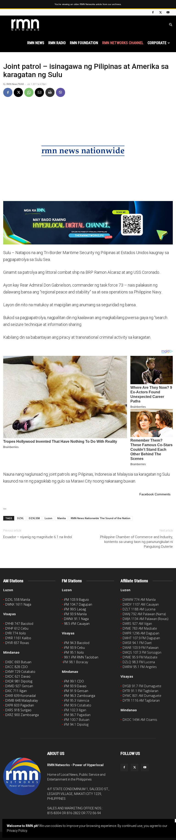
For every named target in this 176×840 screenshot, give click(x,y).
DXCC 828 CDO (16, 667)
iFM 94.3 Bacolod (76, 643)
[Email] (39, 92)
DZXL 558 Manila (17, 599)
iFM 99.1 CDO (74, 681)
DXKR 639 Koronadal (20, 695)
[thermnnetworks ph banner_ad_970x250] (88, 223)
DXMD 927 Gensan (19, 686)
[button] (170, 25)
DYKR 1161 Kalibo (18, 638)
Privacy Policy (17, 830)
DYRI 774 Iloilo (15, 633)
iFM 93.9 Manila (75, 614)
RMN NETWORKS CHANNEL (122, 43)
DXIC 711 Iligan (16, 691)
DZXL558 (34, 518)
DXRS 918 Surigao (18, 710)
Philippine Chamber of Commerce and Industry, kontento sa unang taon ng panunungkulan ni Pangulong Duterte (136, 542)
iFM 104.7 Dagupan (78, 604)
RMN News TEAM (15, 84)
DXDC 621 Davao (17, 676)
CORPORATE (157, 43)
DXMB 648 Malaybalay (21, 700)
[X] (160, 12)
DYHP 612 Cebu (16, 628)
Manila (61, 518)
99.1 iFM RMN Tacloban (81, 657)
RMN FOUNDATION (84, 43)
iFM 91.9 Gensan (76, 691)
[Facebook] (152, 12)
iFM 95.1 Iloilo (74, 652)
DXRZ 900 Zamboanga (22, 715)
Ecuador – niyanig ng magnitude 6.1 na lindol (37, 537)
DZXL (20, 518)
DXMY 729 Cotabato (20, 671)
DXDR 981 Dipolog (18, 681)
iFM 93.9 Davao (75, 686)
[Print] (50, 92)
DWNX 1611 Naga (18, 604)
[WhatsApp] (28, 92)
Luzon (48, 518)
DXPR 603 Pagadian (19, 705)
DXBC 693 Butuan (18, 662)
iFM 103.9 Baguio (76, 599)
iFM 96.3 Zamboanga (79, 695)
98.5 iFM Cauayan (77, 623)
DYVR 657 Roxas (17, 643)
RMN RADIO (57, 43)
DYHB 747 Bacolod (19, 623)
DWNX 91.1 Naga (76, 619)
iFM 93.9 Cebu (74, 647)
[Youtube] (168, 12)
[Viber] (60, 92)
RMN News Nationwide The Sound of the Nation (100, 518)
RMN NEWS (35, 43)
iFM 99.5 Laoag (75, 609)
